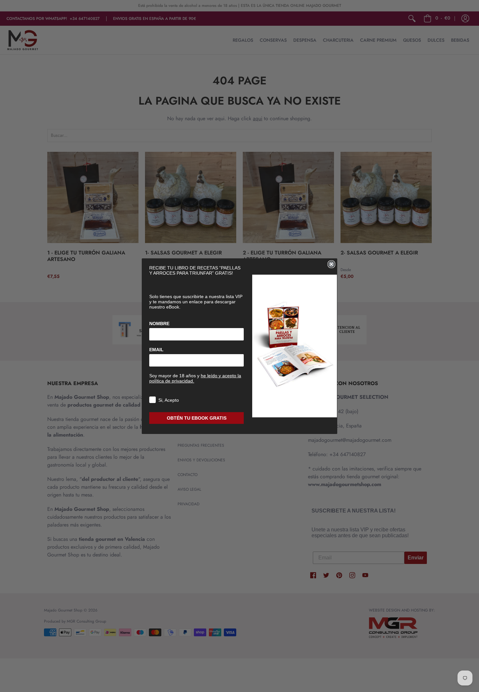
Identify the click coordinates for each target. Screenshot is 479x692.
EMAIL (156, 349)
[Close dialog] (331, 264)
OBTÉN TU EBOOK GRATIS (196, 418)
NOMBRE (159, 323)
